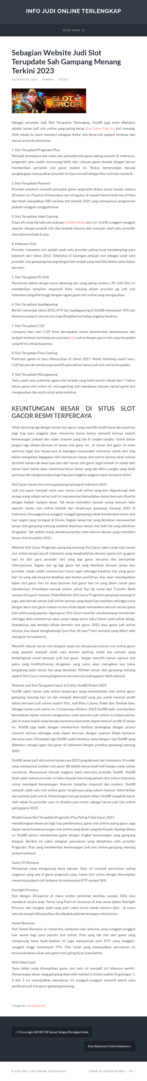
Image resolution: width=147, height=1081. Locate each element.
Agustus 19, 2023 (25, 79)
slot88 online (75, 222)
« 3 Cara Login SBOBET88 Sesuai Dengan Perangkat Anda (52, 1032)
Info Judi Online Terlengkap (73, 11)
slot (73, 337)
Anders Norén (114, 1071)
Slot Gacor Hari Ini (100, 128)
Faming (48, 79)
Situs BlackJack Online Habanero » (109, 1046)
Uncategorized (36, 1005)
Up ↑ (132, 1071)
